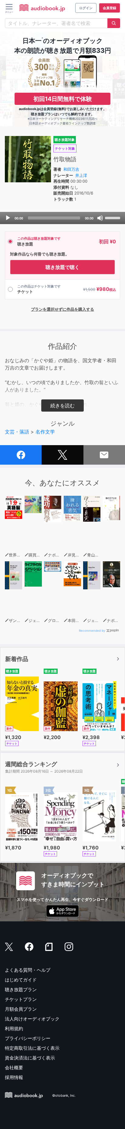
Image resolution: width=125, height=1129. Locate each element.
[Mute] (100, 218)
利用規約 (14, 1028)
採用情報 (14, 1077)
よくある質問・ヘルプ (27, 970)
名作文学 (45, 432)
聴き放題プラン (21, 989)
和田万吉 (71, 169)
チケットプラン (21, 999)
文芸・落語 (17, 432)
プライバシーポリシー (27, 1038)
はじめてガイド (21, 980)
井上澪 (81, 175)
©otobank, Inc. (64, 1096)
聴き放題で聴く (62, 267)
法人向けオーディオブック (32, 1019)
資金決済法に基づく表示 (30, 1058)
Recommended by (92, 630)
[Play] (8, 218)
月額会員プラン (21, 1009)
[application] (62, 218)
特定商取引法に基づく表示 (32, 1048)
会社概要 (14, 1067)
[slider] (113, 217)
